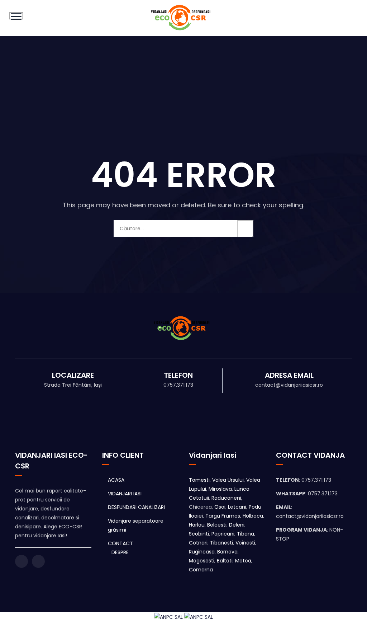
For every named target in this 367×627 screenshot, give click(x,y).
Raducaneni (226, 497)
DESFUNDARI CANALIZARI (136, 507)
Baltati (225, 560)
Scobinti (199, 533)
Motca (243, 560)
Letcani (237, 506)
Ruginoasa (202, 551)
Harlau (197, 524)
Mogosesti (201, 560)
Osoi (219, 506)
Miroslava (220, 488)
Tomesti (199, 480)
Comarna (201, 569)
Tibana (245, 533)
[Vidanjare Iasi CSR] (182, 18)
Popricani (222, 533)
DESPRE (120, 552)
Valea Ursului (228, 480)
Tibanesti (221, 542)
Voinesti (245, 542)
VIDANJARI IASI (125, 493)
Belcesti (217, 524)
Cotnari (198, 542)
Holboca (253, 515)
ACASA (116, 480)
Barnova (227, 551)
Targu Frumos (222, 515)
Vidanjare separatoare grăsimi (135, 525)
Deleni (236, 524)
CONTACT (120, 543)
